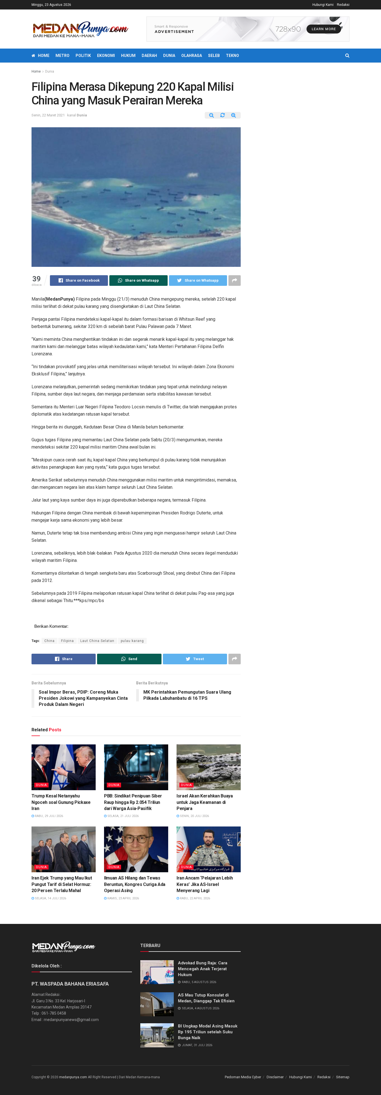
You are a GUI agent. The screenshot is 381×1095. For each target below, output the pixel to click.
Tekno (232, 55)
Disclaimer (275, 1077)
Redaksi (343, 5)
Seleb (214, 55)
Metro (62, 55)
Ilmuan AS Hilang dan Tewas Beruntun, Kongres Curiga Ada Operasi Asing (134, 884)
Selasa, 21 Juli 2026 (123, 816)
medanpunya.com (73, 1077)
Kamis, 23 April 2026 (123, 898)
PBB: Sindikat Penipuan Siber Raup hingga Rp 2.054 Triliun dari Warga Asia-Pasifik (133, 802)
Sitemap (342, 1077)
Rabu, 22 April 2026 (194, 898)
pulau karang (132, 641)
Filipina (67, 641)
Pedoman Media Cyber (243, 1077)
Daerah (149, 55)
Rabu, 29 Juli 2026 (48, 816)
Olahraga (191, 55)
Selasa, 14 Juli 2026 (50, 898)
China (49, 641)
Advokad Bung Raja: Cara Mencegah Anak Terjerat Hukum (202, 968)
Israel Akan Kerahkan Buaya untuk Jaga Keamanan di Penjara (205, 802)
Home (43, 55)
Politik (83, 55)
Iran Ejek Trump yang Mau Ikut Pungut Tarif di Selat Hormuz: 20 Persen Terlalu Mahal (62, 884)
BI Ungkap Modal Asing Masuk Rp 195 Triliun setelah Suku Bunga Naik (207, 1032)
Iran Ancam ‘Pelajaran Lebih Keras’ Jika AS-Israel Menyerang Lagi (205, 884)
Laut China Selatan (97, 641)
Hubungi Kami (323, 5)
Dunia (169, 55)
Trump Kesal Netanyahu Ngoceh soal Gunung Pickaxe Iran (61, 802)
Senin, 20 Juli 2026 (194, 816)
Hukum (128, 55)
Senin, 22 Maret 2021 (48, 115)
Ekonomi (106, 55)
